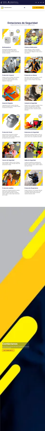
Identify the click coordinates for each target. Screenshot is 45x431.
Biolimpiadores (6, 47)
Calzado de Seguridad (31, 103)
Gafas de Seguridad (30, 160)
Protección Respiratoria (31, 188)
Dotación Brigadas (7, 103)
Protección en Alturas (31, 75)
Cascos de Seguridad (8, 160)
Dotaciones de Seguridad (32, 132)
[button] (36, 2)
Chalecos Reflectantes (31, 47)
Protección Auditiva (7, 188)
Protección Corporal (8, 75)
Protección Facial (7, 132)
